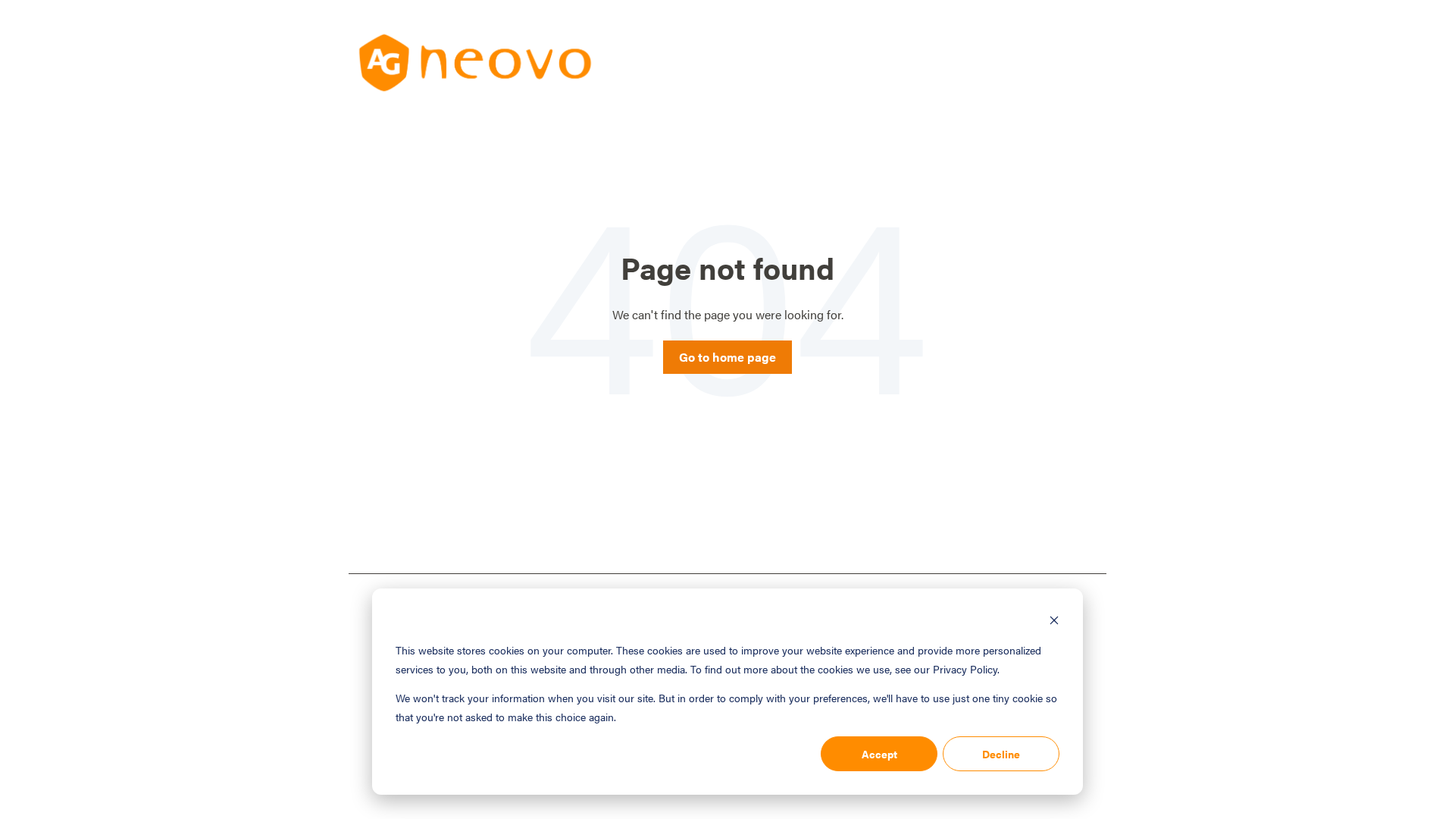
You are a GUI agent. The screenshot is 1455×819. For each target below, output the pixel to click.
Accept (879, 753)
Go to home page (727, 357)
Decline (1001, 753)
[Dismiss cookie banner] (1054, 621)
